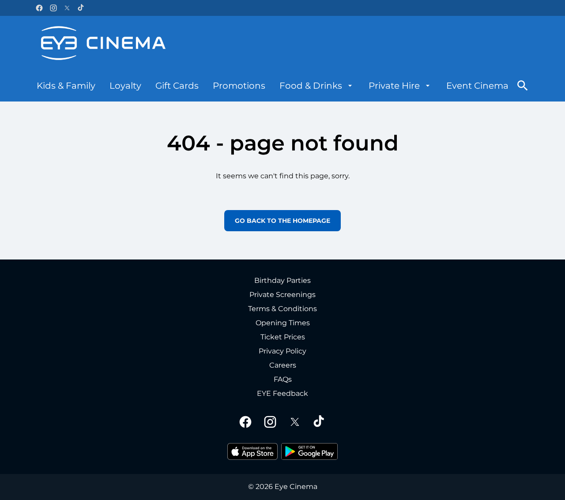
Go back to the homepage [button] (282, 221)
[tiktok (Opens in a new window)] (81, 8)
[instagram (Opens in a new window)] (53, 8)
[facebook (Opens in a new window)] (39, 8)
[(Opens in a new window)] (252, 451)
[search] (523, 86)
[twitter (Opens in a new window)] (67, 8)
